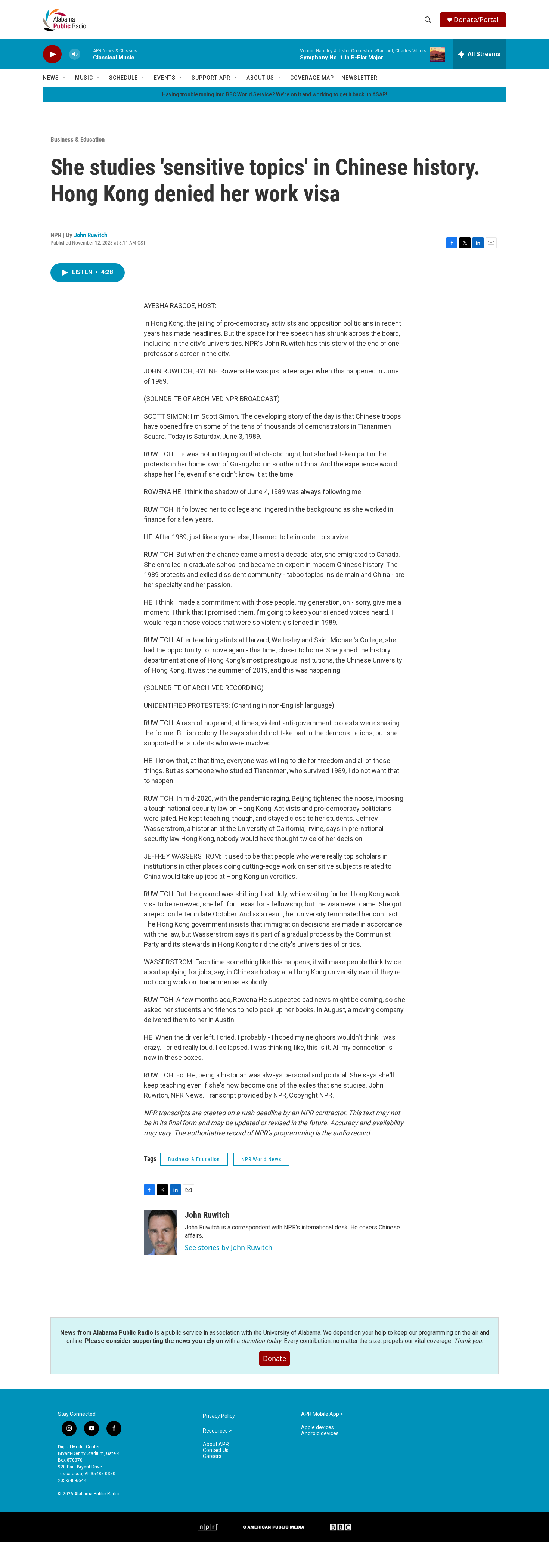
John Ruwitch (90, 235)
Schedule (123, 78)
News (51, 78)
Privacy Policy (219, 1416)
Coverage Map (312, 78)
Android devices (320, 1433)
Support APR (211, 78)
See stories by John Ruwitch (228, 1247)
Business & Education (77, 139)
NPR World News (261, 1159)
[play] (52, 54)
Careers (212, 1456)
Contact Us (216, 1450)
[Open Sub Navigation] (65, 78)
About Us (260, 78)
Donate (274, 1358)
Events (165, 78)
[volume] (74, 54)
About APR (216, 1444)
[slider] (87, 54)
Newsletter (359, 78)
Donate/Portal (476, 20)
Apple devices (317, 1427)
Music (84, 78)
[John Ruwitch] (160, 1232)
